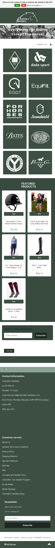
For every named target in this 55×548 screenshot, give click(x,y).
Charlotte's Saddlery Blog (13, 494)
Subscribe (41, 335)
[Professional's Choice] (40, 162)
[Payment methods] (5, 369)
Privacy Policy (8, 452)
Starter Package (8, 489)
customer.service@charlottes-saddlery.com (21, 395)
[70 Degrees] (15, 60)
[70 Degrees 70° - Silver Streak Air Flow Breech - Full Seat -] (13, 246)
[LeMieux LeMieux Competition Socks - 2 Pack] (13, 290)
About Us (6, 442)
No (24, 5)
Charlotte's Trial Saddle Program (16, 480)
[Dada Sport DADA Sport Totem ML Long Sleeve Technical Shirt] (39, 202)
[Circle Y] (15, 162)
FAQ (8, 351)
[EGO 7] (15, 86)
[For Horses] (15, 111)
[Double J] (40, 137)
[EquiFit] (40, 86)
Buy (13, 214)
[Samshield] (40, 111)
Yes (17, 5)
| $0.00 (11, 544)
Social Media (7, 484)
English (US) (42, 44)
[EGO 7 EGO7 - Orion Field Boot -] (39, 246)
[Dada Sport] (40, 60)
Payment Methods (10, 461)
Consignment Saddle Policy (14, 475)
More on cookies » (34, 5)
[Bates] (15, 137)
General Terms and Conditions (15, 447)
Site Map (5, 466)
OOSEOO (38, 537)
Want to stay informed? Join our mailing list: (13, 509)
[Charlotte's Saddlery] (27, 17)
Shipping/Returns (9, 456)
